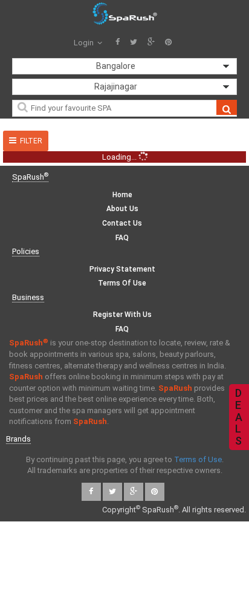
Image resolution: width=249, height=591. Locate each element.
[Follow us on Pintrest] (168, 43)
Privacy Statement (122, 269)
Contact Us (122, 223)
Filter (31, 141)
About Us (122, 208)
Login (84, 42)
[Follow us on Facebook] (117, 43)
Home (122, 195)
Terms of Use (122, 283)
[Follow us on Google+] (151, 43)
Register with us (122, 314)
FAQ (122, 237)
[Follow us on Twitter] (133, 43)
